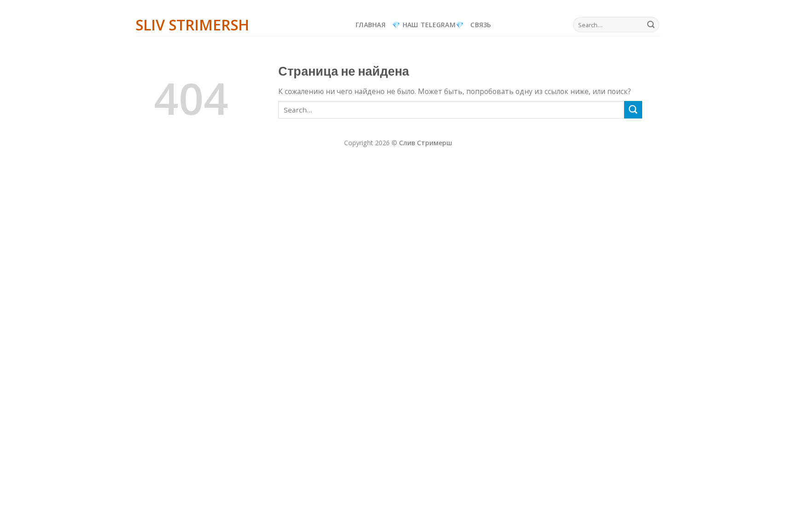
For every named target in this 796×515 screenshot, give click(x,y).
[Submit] (651, 24)
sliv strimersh (192, 25)
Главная (371, 24)
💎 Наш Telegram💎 (428, 24)
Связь (480, 24)
